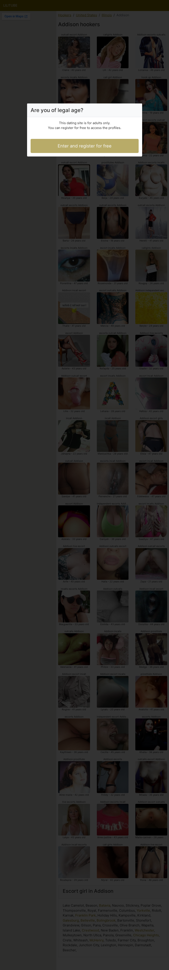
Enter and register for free (85, 146)
